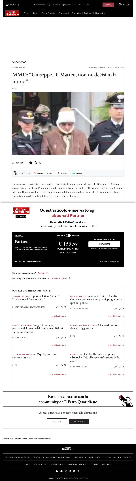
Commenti (20, 163)
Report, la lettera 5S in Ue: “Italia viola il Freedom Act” (36, 297)
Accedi (57, 421)
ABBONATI (104, 244)
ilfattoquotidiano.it (38, 4)
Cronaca (19, 61)
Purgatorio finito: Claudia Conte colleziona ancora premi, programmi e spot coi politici (96, 299)
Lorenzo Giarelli (79, 309)
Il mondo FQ (82, 5)
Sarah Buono (19, 338)
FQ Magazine (66, 4)
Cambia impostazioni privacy (58, 457)
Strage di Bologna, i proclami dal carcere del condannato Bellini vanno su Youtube (37, 328)
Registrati (79, 421)
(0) (65, 307)
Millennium (56, 4)
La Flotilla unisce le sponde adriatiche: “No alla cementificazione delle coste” (94, 357)
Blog (48, 4)
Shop (74, 4)
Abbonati (108, 4)
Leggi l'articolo (58, 316)
